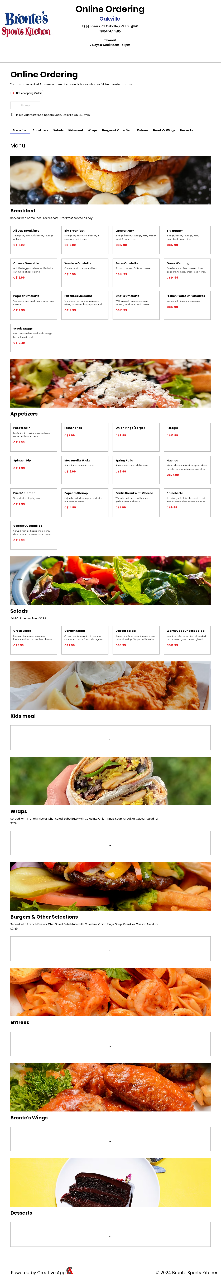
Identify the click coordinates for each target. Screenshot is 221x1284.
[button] (25, 105)
